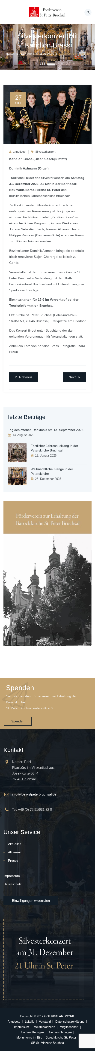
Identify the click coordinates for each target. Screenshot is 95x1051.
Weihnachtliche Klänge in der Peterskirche (52, 471)
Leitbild (29, 1021)
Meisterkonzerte (44, 1027)
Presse (13, 860)
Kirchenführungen (60, 1032)
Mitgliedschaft (69, 1027)
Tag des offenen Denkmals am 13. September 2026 (45, 430)
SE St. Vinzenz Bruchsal (48, 1043)
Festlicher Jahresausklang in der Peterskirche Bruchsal (54, 448)
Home (10, 54)
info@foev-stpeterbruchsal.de (34, 794)
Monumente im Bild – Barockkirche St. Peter (46, 1037)
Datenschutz (12, 884)
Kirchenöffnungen (32, 1032)
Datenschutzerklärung (69, 1021)
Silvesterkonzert (45, 151)
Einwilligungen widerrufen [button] (31, 901)
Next (72, 377)
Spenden (17, 721)
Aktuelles (14, 844)
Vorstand (45, 1021)
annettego (19, 151)
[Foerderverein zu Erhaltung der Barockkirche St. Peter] (47, 12)
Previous (26, 377)
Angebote (14, 1021)
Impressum (11, 876)
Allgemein (15, 852)
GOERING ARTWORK (59, 1016)
